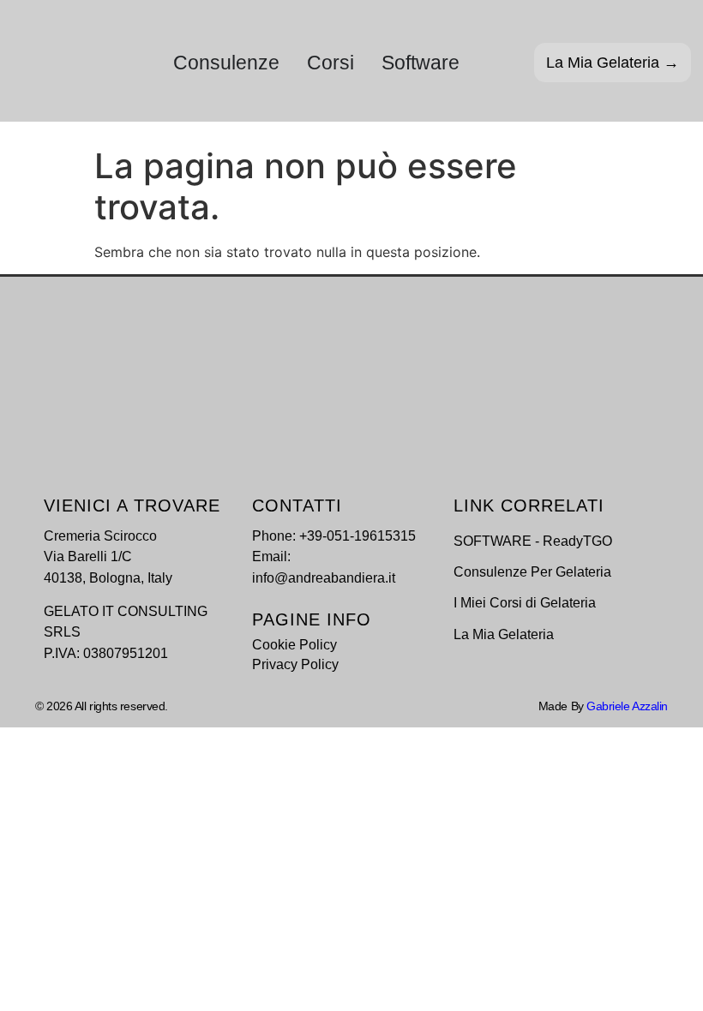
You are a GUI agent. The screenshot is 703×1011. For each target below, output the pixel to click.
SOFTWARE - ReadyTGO (533, 540)
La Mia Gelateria (504, 634)
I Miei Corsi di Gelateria (525, 602)
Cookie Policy (294, 644)
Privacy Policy (295, 664)
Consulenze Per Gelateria (532, 571)
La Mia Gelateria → (612, 62)
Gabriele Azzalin (627, 706)
